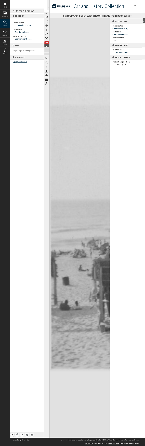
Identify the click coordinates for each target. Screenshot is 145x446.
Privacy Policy (17, 440)
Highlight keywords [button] (46, 67)
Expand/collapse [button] (144, 20)
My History (5, 35)
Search (5, 26)
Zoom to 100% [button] (46, 38)
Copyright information (20, 62)
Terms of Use (25, 440)
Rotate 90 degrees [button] (46, 34)
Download (46, 71)
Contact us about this (46, 79)
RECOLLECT (88, 444)
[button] (46, 45)
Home (5, 7)
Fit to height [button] (46, 30)
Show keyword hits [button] (46, 62)
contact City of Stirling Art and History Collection (109, 440)
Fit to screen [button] (46, 21)
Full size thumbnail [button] (46, 17)
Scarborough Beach (23, 39)
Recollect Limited (114, 444)
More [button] (5, 54)
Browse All (5, 16)
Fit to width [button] (46, 26)
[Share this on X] (12, 433)
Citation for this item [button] (46, 84)
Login (5, 44)
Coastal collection (22, 32)
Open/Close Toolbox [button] (48, 5)
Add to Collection (46, 75)
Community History (23, 25)
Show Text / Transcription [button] (46, 58)
